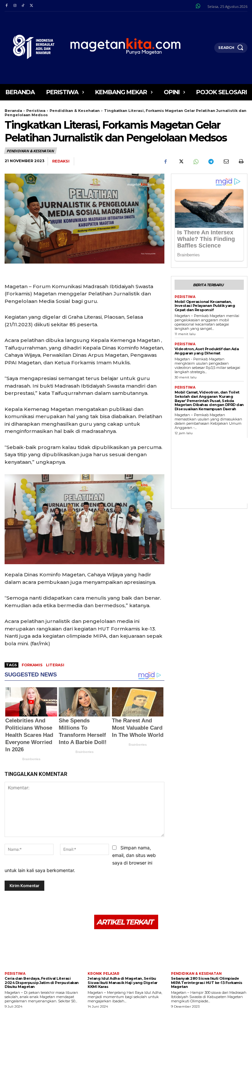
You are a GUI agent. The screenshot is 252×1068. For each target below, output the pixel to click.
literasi (55, 665)
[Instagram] (14, 5)
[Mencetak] (240, 161)
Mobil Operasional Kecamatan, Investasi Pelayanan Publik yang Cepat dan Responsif (205, 305)
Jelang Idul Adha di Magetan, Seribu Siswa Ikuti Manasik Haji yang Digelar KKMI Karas (123, 982)
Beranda (13, 110)
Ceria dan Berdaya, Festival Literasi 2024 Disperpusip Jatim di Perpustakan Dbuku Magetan (42, 982)
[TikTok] (23, 5)
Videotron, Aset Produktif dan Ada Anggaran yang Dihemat (207, 351)
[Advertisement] (213, 470)
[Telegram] (210, 161)
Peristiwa (35, 110)
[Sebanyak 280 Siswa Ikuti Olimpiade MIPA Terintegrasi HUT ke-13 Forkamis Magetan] (209, 951)
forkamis (32, 665)
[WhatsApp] (195, 161)
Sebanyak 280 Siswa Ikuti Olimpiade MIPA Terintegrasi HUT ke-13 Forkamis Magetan (206, 982)
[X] (31, 5)
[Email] (225, 161)
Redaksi (61, 161)
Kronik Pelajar (103, 974)
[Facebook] (6, 5)
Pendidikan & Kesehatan (75, 110)
